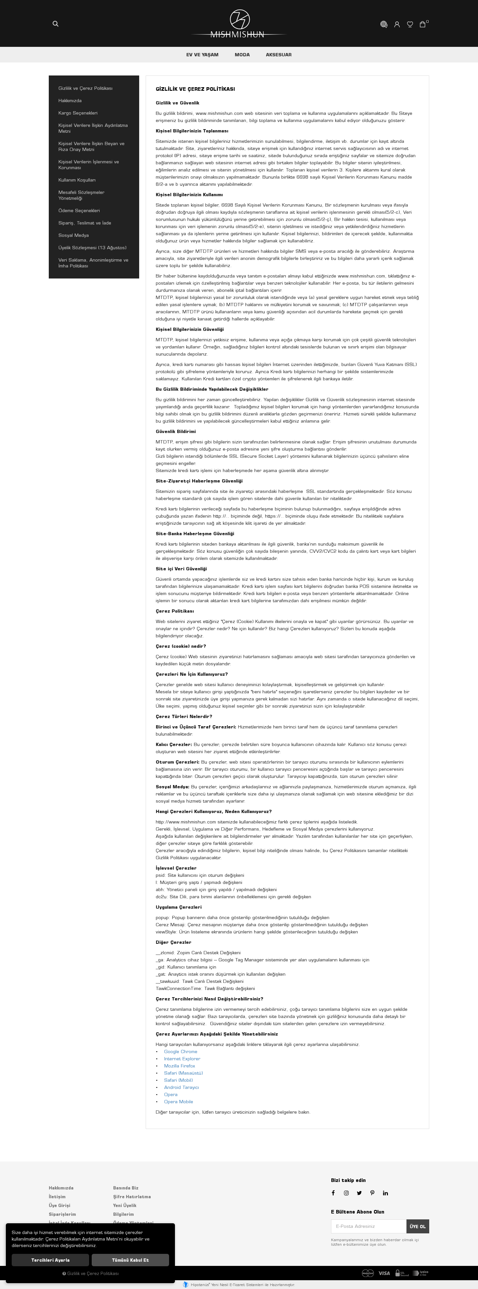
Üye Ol (418, 1226)
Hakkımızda (70, 100)
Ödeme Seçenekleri (79, 210)
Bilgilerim (123, 1214)
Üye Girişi (59, 1205)
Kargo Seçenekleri (78, 112)
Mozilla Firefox (179, 1065)
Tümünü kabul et (130, 1260)
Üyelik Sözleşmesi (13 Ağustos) (92, 247)
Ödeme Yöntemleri (133, 1223)
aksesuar (279, 54)
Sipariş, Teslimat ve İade (85, 222)
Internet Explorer (182, 1058)
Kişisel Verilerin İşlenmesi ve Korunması (89, 164)
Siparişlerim (62, 1214)
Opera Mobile (178, 1101)
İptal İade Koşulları (69, 1223)
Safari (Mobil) (178, 1080)
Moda (242, 54)
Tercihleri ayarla (50, 1260)
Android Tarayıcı (181, 1087)
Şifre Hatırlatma (132, 1196)
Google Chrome (180, 1051)
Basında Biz (126, 1187)
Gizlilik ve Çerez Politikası (86, 88)
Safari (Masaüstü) (183, 1073)
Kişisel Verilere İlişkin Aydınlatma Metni (93, 128)
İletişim (57, 1196)
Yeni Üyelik (124, 1205)
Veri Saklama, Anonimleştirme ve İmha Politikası (93, 262)
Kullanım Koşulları (77, 180)
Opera (171, 1094)
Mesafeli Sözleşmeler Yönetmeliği (81, 195)
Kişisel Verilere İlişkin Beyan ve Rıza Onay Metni (92, 146)
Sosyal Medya (74, 235)
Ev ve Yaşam (202, 54)
